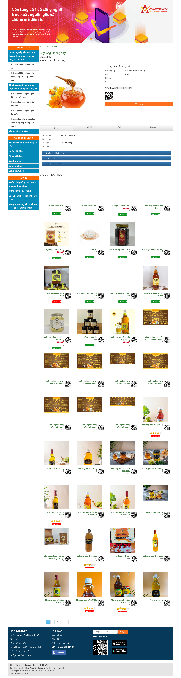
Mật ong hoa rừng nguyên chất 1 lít (122, 382)
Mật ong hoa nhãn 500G (120, 206)
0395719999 (41, 671)
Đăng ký (55, 639)
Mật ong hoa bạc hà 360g (152, 468)
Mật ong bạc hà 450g (154, 512)
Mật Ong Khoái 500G (88, 206)
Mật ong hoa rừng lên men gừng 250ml (55, 382)
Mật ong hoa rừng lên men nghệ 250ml (88, 382)
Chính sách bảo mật (61, 643)
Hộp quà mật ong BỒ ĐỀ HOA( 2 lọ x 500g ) (53, 557)
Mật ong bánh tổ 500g (54, 249)
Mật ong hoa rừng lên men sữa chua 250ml (154, 338)
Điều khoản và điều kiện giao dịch (25, 647)
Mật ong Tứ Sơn (123, 556)
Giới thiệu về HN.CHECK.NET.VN (25, 635)
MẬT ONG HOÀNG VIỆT (123, 88)
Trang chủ (44, 47)
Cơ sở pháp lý (49, 158)
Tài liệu (13, 639)
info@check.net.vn (21, 674)
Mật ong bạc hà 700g (55, 468)
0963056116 (51, 671)
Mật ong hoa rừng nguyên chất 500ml (155, 382)
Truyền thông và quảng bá (54, 164)
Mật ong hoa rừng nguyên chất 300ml (89, 426)
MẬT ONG (53, 47)
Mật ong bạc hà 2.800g (87, 468)
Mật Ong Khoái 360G (55, 206)
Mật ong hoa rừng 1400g (152, 425)
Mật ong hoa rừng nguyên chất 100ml (122, 426)
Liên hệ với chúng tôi (20, 651)
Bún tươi (93, 249)
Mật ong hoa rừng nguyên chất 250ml (56, 426)
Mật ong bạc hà (156, 600)
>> (76, 622)
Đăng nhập (57, 635)
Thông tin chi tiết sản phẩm (54, 153)
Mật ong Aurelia (90, 337)
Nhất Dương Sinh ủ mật (120, 249)
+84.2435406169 (24, 671)
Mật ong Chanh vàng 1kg (152, 249)
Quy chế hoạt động (19, 643)
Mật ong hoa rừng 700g (153, 556)
